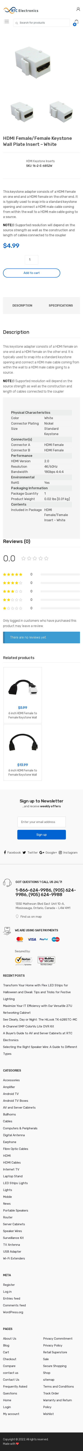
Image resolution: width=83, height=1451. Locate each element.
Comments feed (14, 1305)
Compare (9, 1366)
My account (11, 1414)
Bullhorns (9, 1114)
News (7, 1203)
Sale (46, 1359)
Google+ (51, 852)
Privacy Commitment (58, 1338)
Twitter (32, 852)
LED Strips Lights (15, 1183)
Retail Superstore (55, 1352)
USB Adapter (12, 1251)
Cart (6, 1352)
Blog (6, 1345)
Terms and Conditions (58, 1386)
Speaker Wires (12, 1231)
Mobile (7, 1197)
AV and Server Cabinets (19, 1107)
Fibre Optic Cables (15, 1149)
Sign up (41, 834)
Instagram (70, 852)
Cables (7, 1121)
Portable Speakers (15, 1210)
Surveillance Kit (13, 1238)
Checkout (9, 1359)
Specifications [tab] (61, 305)
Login (7, 1407)
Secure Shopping (54, 1366)
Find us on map (31, 916)
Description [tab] (22, 305)
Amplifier (9, 1087)
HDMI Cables (12, 1162)
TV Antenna (11, 1245)
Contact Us (11, 1380)
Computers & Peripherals (20, 1128)
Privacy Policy (52, 1345)
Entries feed (11, 1298)
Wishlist (48, 1414)
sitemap (48, 1380)
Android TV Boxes (15, 1101)
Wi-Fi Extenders (14, 1258)
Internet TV (11, 1169)
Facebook (14, 852)
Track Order (51, 1393)
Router (7, 1217)
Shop (46, 1373)
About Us (9, 1338)
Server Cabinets (14, 1224)
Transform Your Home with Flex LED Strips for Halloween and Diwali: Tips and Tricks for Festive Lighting (37, 992)
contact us (10, 1373)
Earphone (9, 1142)
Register (9, 1285)
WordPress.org (13, 1312)
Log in (7, 1291)
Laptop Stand (13, 1176)
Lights (7, 1190)
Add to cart (32, 273)
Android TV (11, 1094)
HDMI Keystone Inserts (40, 161)
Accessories (11, 1080)
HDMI (7, 1156)
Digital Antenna (14, 1135)
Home (7, 1400)
